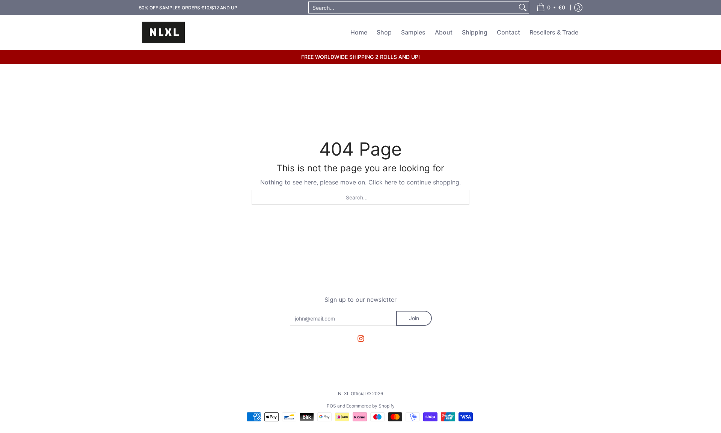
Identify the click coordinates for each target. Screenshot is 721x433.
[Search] (523, 7)
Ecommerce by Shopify (370, 406)
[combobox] (413, 7)
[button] (361, 339)
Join (414, 318)
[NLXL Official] (163, 32)
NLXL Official (352, 393)
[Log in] (578, 7)
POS (331, 406)
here (391, 182)
